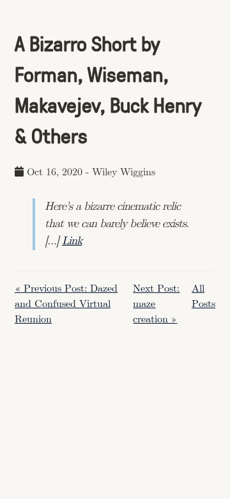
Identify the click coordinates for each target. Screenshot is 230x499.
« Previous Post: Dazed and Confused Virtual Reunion (66, 304)
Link (72, 241)
